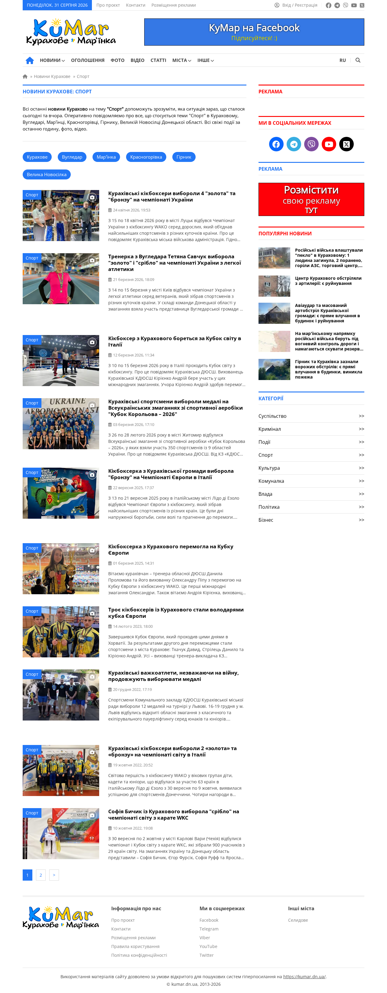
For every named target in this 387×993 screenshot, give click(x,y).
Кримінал (311, 429)
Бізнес (311, 520)
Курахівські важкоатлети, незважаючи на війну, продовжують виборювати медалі (173, 675)
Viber (205, 937)
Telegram (209, 929)
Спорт (32, 195)
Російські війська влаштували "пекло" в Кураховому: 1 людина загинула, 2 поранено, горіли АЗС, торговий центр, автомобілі (329, 257)
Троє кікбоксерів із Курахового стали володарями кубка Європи (176, 612)
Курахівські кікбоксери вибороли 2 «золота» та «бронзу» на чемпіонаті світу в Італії (172, 751)
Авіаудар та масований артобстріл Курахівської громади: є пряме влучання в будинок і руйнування (327, 313)
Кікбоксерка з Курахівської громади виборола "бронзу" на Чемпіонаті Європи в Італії (171, 474)
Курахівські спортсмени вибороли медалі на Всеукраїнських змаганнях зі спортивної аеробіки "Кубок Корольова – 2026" (175, 408)
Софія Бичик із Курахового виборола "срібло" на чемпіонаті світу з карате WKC (173, 814)
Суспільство (311, 416)
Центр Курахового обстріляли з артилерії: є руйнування (328, 281)
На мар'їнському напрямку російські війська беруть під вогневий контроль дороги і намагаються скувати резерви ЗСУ (329, 341)
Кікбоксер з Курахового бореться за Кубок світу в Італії (174, 341)
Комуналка (311, 481)
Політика (311, 507)
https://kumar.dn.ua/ (304, 976)
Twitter (207, 955)
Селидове (298, 920)
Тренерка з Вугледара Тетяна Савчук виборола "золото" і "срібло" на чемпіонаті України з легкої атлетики (174, 262)
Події (311, 442)
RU (343, 60)
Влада (311, 494)
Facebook (209, 920)
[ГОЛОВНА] (30, 60)
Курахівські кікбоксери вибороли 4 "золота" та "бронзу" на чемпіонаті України (172, 196)
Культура (311, 468)
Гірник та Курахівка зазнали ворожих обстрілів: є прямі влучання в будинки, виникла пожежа (328, 369)
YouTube (208, 946)
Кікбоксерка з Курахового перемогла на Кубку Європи (170, 549)
